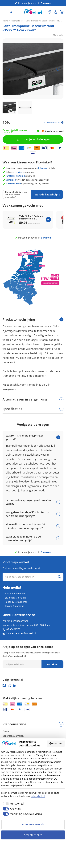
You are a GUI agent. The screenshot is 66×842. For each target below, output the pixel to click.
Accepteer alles (33, 835)
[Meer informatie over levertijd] (37, 131)
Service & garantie (14, 605)
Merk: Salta (58, 34)
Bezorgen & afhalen (15, 597)
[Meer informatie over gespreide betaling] (62, 122)
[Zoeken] (11, 12)
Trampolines (17, 21)
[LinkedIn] (14, 685)
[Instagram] (9, 685)
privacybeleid (38, 796)
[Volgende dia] (58, 69)
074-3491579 (13, 629)
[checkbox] (12, 804)
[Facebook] (4, 685)
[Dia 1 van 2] (9, 107)
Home (5, 21)
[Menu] (5, 12)
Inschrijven (52, 664)
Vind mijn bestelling (15, 593)
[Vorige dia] (8, 69)
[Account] (56, 12)
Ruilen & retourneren (16, 601)
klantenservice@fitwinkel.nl (21, 633)
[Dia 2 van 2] (25, 107)
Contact (7, 731)
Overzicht (57, 743)
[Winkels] (50, 12)
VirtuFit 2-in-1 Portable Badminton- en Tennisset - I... (31, 217)
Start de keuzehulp (46, 194)
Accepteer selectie (33, 824)
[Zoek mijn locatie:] (44, 12)
